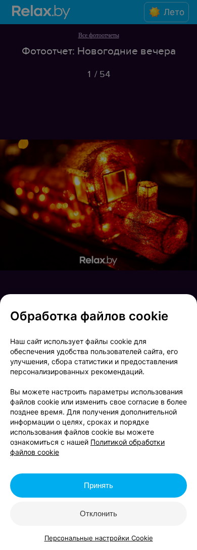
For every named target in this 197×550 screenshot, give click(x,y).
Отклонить (98, 513)
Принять (98, 485)
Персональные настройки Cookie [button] (98, 538)
